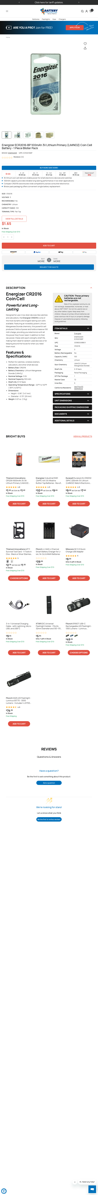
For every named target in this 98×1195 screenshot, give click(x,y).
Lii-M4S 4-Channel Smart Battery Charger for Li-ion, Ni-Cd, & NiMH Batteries (48, 551)
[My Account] (86, 11)
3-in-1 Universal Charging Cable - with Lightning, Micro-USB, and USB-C (19, 626)
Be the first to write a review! (49, 819)
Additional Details (64, 420)
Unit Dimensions (63, 400)
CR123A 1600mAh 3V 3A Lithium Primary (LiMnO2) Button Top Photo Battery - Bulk (17, 480)
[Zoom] (46, 84)
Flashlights (46, 19)
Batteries (35, 19)
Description (15, 288)
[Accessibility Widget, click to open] (4, 1191)
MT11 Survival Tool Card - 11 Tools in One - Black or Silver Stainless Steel (19, 551)
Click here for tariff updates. (49, 2)
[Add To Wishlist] (85, 43)
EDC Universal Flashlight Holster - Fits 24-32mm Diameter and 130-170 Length (48, 626)
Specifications (62, 394)
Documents (61, 414)
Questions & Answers (49, 756)
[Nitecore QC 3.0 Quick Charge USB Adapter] (79, 530)
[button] (82, 11)
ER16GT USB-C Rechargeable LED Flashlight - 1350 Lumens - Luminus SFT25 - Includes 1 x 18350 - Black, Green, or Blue (79, 626)
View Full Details (14, 218)
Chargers (62, 19)
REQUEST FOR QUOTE (49, 267)
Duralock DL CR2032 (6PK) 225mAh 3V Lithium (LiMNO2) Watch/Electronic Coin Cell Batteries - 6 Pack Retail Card (78, 480)
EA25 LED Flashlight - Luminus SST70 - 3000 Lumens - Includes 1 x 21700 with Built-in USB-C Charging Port (18, 700)
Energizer (12, 153)
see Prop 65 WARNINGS (78, 387)
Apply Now (75, 27)
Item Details (61, 328)
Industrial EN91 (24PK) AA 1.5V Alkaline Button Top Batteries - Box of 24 (48, 480)
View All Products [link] (82, 436)
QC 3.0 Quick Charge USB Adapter (75, 550)
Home (8, 37)
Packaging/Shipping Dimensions (72, 407)
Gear (54, 19)
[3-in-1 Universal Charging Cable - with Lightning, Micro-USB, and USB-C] (19, 604)
